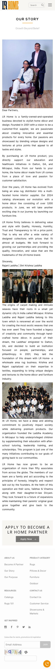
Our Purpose (11, 577)
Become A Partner (13, 564)
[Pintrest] (17, 627)
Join (45, 644)
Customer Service (39, 603)
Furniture (34, 577)
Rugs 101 (9, 603)
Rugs (32, 564)
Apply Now (26, 539)
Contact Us (35, 597)
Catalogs (8, 597)
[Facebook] (11, 627)
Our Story (9, 570)
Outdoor (34, 583)
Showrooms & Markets (37, 611)
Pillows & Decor (38, 570)
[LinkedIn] (29, 627)
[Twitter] (5, 627)
